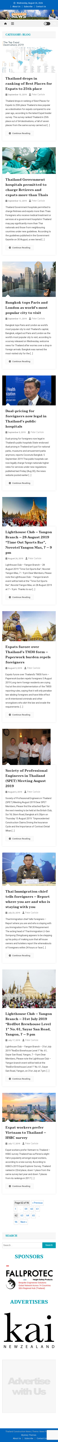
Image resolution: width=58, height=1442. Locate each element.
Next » (24, 1222)
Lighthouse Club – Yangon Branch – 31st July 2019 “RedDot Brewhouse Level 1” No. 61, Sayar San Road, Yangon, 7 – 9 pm (28, 1024)
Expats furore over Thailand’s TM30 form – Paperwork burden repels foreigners (28, 654)
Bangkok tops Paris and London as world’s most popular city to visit (26, 308)
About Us (16, 6)
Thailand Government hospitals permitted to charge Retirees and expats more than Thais (26, 187)
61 (37, 1209)
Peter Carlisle (38, 94)
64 (27, 1215)
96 (16, 1222)
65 (33, 1215)
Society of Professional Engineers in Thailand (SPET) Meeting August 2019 (26, 778)
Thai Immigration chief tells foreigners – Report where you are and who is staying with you (27, 899)
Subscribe (28, 6)
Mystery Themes (28, 1435)
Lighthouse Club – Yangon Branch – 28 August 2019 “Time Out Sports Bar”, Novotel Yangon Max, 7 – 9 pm (28, 542)
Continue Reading (21, 133)
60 (31, 1209)
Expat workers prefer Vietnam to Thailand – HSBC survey (25, 1133)
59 (26, 1209)
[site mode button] (47, 23)
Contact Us (41, 6)
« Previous (37, 1203)
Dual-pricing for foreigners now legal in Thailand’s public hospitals (26, 418)
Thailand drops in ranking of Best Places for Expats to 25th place (28, 84)
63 (22, 1215)
